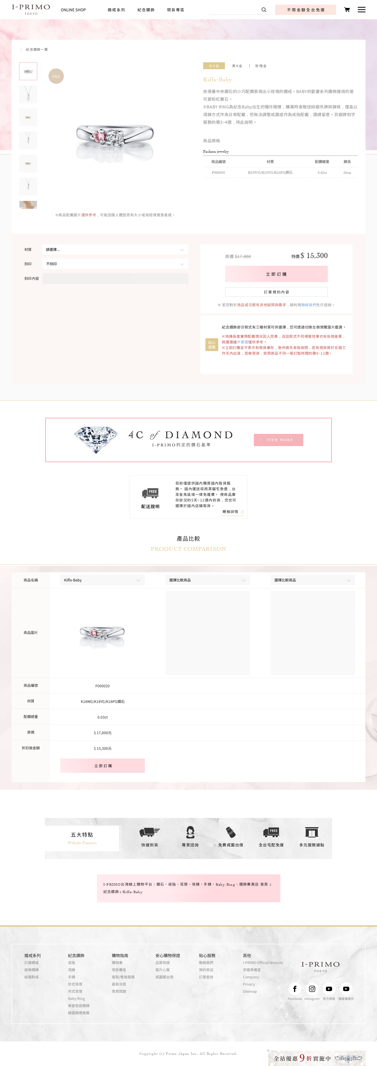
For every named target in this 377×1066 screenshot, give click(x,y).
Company (251, 976)
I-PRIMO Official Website (263, 962)
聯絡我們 (308, 304)
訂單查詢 (206, 976)
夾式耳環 (75, 991)
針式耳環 (75, 984)
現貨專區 (176, 9)
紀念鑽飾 (146, 9)
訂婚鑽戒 (31, 962)
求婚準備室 (252, 969)
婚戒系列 (116, 9)
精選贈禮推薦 (79, 1012)
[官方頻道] (329, 988)
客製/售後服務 (123, 976)
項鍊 (71, 969)
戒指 (71, 962)
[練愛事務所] (346, 988)
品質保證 (162, 962)
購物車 (117, 962)
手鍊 (71, 976)
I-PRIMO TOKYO (320, 967)
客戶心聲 (162, 969)
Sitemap (250, 991)
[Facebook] (295, 988)
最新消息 (119, 984)
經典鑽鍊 (31, 969)
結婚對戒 (31, 976)
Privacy (249, 984)
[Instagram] (312, 988)
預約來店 (206, 969)
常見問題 (119, 991)
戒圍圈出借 (164, 976)
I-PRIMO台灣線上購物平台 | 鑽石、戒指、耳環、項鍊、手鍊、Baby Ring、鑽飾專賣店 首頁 (185, 884)
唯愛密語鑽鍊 (79, 1005)
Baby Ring (76, 998)
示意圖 (242, 341)
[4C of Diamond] (188, 440)
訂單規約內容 (277, 291)
